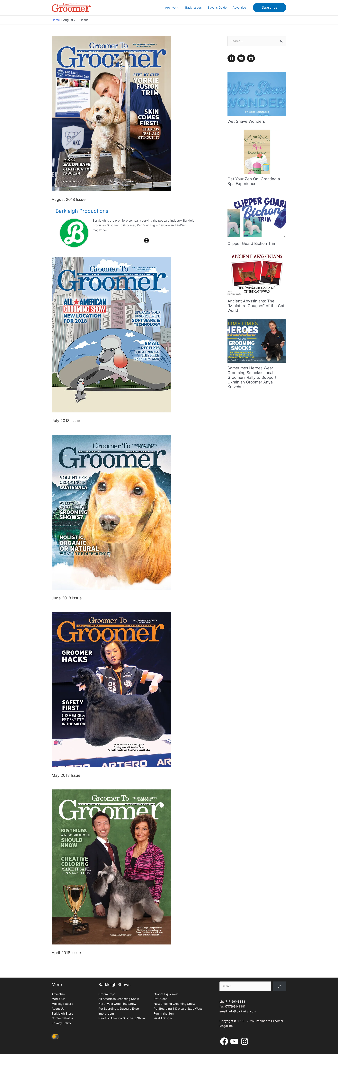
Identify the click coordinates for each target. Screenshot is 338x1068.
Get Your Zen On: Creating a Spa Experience (253, 181)
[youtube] (241, 58)
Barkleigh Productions (82, 211)
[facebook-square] (231, 58)
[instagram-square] (251, 58)
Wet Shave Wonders (246, 121)
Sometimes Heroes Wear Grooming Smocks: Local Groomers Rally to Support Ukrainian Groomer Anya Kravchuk (251, 377)
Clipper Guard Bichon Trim (251, 243)
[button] (177, 7)
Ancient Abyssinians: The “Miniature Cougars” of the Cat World (255, 306)
